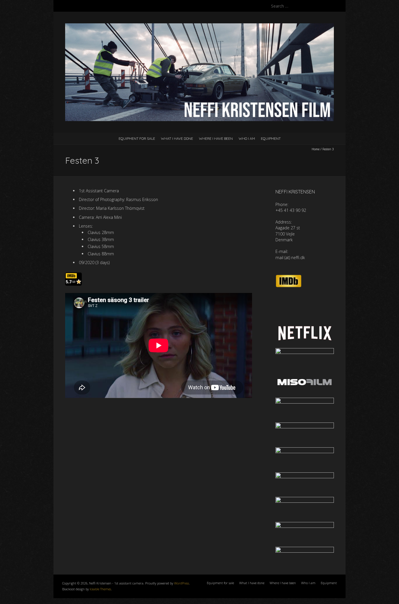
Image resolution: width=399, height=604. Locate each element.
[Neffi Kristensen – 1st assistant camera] (199, 26)
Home (316, 149)
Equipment (271, 138)
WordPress (181, 583)
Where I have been (216, 138)
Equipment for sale (137, 138)
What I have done (177, 138)
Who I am (247, 138)
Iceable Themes (100, 589)
